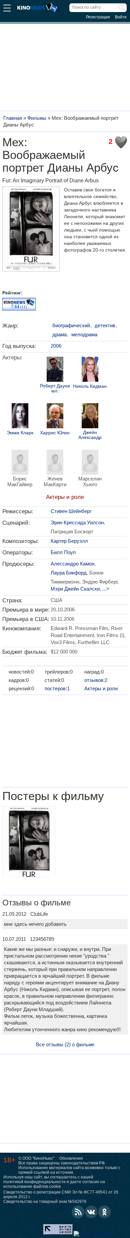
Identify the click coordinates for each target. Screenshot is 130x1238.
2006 (56, 346)
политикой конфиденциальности (34, 1181)
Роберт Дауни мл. (55, 388)
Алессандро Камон (72, 563)
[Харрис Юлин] (55, 416)
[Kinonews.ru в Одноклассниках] (104, 1212)
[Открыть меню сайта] (7, 9)
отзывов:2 (95, 680)
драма (59, 334)
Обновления (71, 1158)
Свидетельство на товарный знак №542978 (44, 1201)
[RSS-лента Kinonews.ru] (78, 1212)
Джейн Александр (90, 435)
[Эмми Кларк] (20, 416)
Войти (121, 17)
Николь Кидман (90, 386)
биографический (71, 325)
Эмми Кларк (20, 432)
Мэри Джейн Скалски (75, 589)
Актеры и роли (65, 497)
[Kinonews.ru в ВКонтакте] (91, 1212)
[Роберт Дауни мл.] (55, 370)
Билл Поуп (63, 552)
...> (105, 589)
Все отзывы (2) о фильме (65, 1044)
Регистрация (98, 17)
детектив (105, 325)
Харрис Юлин (55, 432)
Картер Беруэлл (69, 541)
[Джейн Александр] (90, 416)
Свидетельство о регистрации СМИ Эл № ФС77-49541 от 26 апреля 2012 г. (60, 1194)
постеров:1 (57, 688)
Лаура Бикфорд (69, 573)
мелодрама (84, 334)
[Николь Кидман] (90, 370)
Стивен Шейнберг (71, 511)
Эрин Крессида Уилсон (77, 522)
